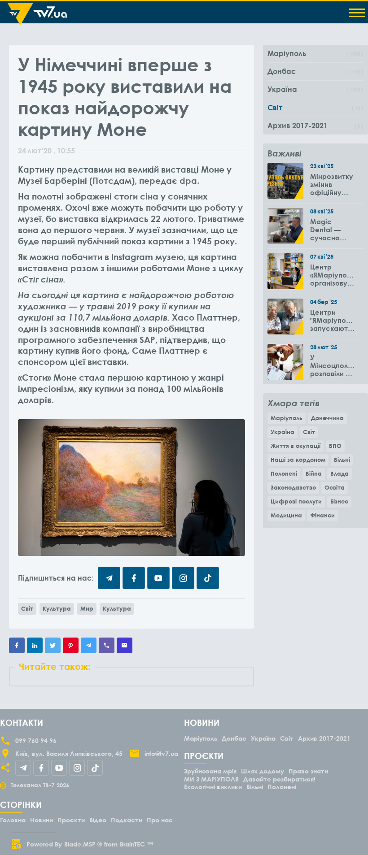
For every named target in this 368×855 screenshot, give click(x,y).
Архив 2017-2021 (324, 738)
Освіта (334, 487)
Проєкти (71, 820)
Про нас (160, 820)
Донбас (234, 738)
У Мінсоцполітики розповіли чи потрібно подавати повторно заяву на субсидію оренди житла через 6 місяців (332, 365)
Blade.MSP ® (83, 844)
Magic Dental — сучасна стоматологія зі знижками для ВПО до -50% (332, 229)
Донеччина (327, 417)
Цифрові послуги (296, 501)
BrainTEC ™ (136, 844)
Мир (86, 608)
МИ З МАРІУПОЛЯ (211, 779)
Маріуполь (286, 417)
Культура (57, 608)
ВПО (335, 445)
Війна (314, 473)
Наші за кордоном (298, 459)
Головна (13, 820)
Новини (41, 820)
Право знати (308, 771)
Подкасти (126, 820)
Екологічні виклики (213, 786)
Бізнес (339, 501)
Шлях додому (262, 771)
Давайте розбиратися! (279, 779)
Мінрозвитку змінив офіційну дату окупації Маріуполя (331, 184)
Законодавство (293, 487)
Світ (27, 608)
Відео (97, 820)
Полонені (284, 473)
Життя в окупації (295, 445)
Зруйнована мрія (210, 771)
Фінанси (323, 515)
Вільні (342, 459)
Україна (282, 431)
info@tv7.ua (161, 753)
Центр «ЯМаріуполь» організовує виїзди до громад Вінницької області (332, 275)
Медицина (286, 515)
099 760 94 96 (36, 740)
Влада (339, 473)
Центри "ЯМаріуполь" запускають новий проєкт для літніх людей (332, 320)
